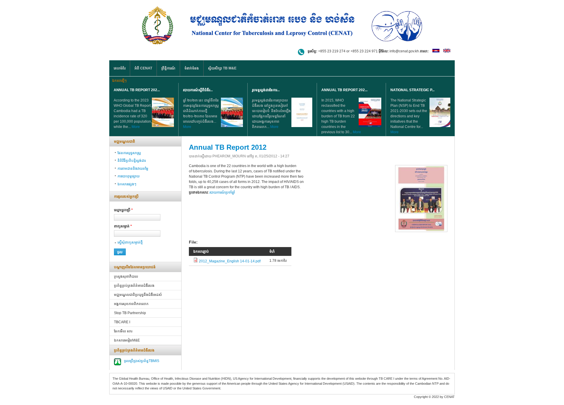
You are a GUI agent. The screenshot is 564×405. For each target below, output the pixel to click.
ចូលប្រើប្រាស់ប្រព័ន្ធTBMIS (141, 361)
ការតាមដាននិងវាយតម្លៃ (133, 168)
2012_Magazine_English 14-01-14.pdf (230, 261)
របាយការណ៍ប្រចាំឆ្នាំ (222, 192)
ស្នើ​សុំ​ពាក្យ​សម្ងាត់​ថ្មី (130, 242)
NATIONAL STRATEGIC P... (412, 90)
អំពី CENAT (143, 68)
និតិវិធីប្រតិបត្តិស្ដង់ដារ (132, 161)
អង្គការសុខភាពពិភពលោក (131, 304)
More (136, 127)
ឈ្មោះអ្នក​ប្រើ (123, 210)
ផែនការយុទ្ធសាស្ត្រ (129, 153)
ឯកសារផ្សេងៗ (127, 184)
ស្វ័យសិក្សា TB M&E (222, 68)
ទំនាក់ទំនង (191, 68)
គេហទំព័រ (119, 68)
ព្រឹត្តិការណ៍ (168, 68)
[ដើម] (282, 24)
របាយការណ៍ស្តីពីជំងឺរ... (198, 90)
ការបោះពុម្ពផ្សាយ (129, 176)
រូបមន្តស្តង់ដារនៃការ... (266, 90)
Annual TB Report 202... (137, 90)
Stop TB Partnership (130, 313)
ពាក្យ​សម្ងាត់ (123, 226)
